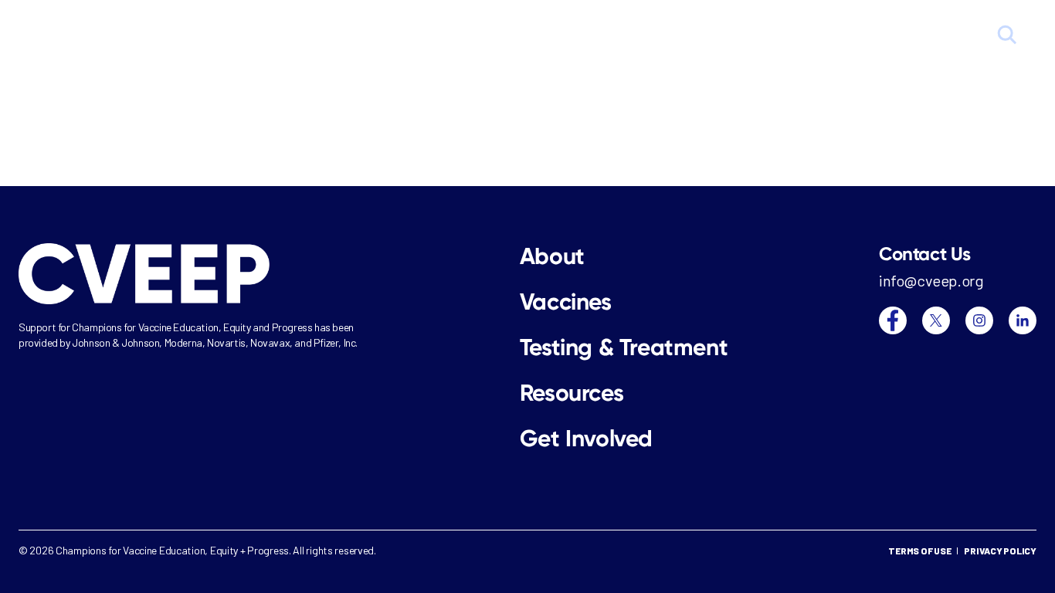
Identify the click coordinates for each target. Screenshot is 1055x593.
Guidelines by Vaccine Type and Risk (568, 36)
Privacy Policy (1000, 550)
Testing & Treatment (831, 36)
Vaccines (721, 36)
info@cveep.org (931, 280)
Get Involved (586, 438)
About (421, 36)
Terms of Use (919, 550)
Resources (946, 36)
